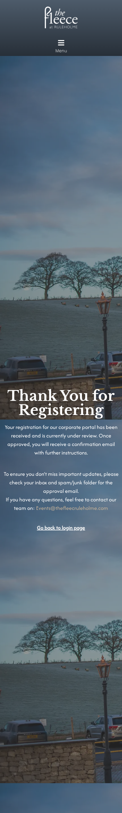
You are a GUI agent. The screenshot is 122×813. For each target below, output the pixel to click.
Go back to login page (61, 527)
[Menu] (61, 42)
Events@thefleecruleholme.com (72, 508)
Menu (61, 50)
